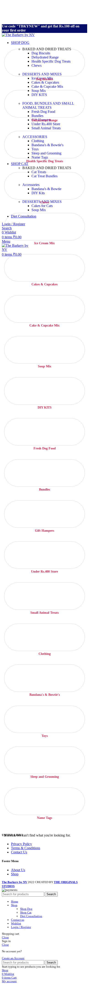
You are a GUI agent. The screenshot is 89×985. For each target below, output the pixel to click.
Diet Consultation (31, 916)
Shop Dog (26, 909)
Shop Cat (25, 912)
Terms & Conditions (25, 848)
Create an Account (13, 958)
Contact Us (19, 852)
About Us (18, 870)
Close (5, 937)
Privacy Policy (21, 844)
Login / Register (21, 927)
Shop (14, 874)
